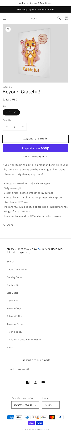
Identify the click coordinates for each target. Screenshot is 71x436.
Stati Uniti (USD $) (23, 404)
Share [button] (10, 224)
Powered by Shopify (42, 429)
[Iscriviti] (60, 369)
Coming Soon (14, 277)
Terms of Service (16, 324)
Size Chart (12, 292)
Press (10, 347)
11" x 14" (11, 112)
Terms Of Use (14, 308)
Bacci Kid (30, 429)
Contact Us (13, 285)
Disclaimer (13, 300)
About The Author (17, 269)
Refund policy (14, 331)
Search (10, 261)
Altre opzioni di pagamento (35, 156)
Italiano (49, 404)
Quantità (7, 120)
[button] (4, 18)
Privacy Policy (14, 316)
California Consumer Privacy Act (25, 339)
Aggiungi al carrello (35, 138)
